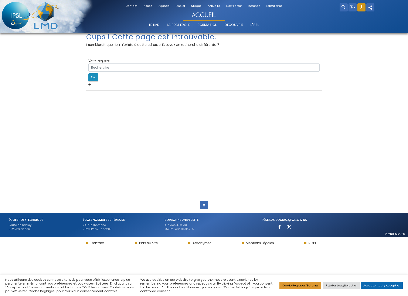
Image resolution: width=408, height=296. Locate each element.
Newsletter (234, 6)
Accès (148, 6)
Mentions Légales (260, 243)
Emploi (180, 6)
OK (93, 77)
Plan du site (148, 243)
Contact (131, 6)
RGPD (313, 243)
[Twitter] (289, 227)
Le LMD (154, 24)
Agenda (164, 6)
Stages (196, 6)
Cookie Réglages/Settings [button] (300, 285)
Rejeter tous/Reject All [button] (341, 285)
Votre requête (99, 61)
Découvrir (234, 24)
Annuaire (214, 6)
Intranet (254, 6)
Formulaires (274, 6)
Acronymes (202, 243)
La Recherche (179, 24)
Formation (208, 24)
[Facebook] (280, 227)
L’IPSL (255, 24)
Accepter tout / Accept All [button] (381, 285)
